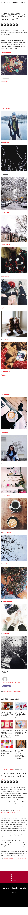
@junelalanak (6, 371)
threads (15, 880)
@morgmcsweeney (7, 601)
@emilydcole (5, 276)
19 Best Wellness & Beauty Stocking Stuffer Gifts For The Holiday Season (6, 734)
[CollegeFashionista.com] (11, 2)
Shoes (6, 859)
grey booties (15, 812)
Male (11, 691)
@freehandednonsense (8, 308)
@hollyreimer (6, 339)
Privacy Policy (14, 894)
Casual (18, 858)
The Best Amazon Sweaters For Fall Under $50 (7, 714)
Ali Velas (3, 779)
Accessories (5, 858)
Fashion (12, 769)
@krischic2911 (6, 394)
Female (4, 691)
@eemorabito (6, 244)
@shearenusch (6, 532)
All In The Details (5, 769)
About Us (14, 892)
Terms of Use (14, 896)
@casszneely (5, 212)
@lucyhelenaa (6, 495)
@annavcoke (5, 78)
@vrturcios (5, 633)
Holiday (8, 691)
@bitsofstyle (5, 142)
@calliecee (5, 174)
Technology (15, 691)
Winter (19, 691)
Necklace (3, 859)
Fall (21, 858)
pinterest (15, 878)
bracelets (9, 808)
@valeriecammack (7, 564)
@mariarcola (6, 464)
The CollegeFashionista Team (8, 22)
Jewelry (24, 858)
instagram (15, 876)
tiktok (15, 873)
